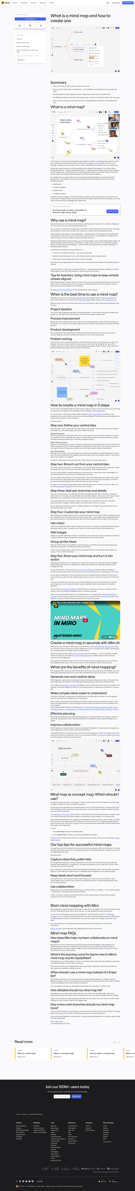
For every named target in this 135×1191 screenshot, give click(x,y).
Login (107, 3)
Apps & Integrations (21, 1126)
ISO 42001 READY (47, 1169)
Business (105, 1128)
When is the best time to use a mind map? (27, 51)
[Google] (19, 25)
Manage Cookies (50, 1186)
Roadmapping (54, 1152)
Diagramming (54, 1130)
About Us (88, 1126)
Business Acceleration (39, 1130)
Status (70, 1134)
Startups (105, 1136)
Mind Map (53, 1134)
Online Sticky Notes (56, 1136)
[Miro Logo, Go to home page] (5, 2)
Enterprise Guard (20, 1134)
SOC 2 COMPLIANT (67, 1169)
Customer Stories (72, 1126)
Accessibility (19, 1136)
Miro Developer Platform (22, 1130)
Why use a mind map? (23, 46)
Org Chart (53, 1149)
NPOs (104, 1139)
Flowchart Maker (55, 1141)
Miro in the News (90, 1130)
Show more (21, 60)
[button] (112, 211)
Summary (19, 39)
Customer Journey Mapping (58, 1139)
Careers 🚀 (88, 1128)
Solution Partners (72, 1141)
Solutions (33, 3)
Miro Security (71, 1143)
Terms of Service (33, 29)
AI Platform (36, 1126)
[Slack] (41, 25)
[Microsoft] (30, 25)
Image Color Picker (56, 1160)
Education (105, 1134)
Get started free (128, 3)
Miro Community (72, 1136)
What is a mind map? (23, 42)
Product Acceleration (38, 1128)
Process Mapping (55, 1156)
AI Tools (53, 1158)
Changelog (19, 1139)
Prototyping (54, 1143)
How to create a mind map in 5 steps (27, 56)
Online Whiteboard (56, 1147)
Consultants (106, 1132)
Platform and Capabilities (40, 1132)
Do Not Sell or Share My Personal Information (69, 1186)
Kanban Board (54, 1154)
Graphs (53, 1132)
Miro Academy (72, 1128)
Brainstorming (54, 1128)
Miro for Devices (20, 1132)
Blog (69, 1132)
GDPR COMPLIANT (77, 1169)
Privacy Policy (42, 29)
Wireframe (53, 1145)
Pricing (51, 3)
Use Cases (24, 3)
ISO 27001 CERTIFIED (57, 1169)
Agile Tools (53, 1126)
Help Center (71, 1130)
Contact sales (106, 1142)
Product (15, 3)
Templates (18, 1128)
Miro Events (71, 1139)
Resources (43, 3)
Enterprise (106, 1130)
